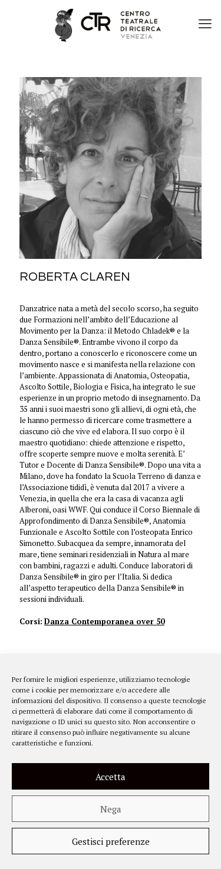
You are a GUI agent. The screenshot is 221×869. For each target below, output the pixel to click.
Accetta (110, 777)
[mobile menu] (205, 24)
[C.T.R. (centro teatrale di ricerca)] (110, 23)
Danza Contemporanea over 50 (104, 621)
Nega (110, 809)
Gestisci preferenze (111, 841)
